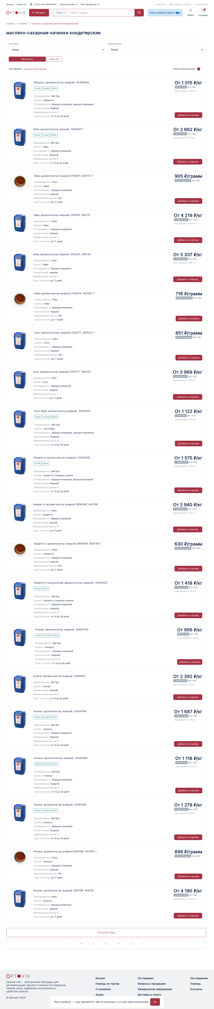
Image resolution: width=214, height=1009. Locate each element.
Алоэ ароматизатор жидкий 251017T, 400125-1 (64, 332)
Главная (10, 23)
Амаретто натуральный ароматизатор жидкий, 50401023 (70, 582)
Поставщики (146, 978)
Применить (27, 59)
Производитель (114, 44)
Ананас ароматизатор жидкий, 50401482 (60, 804)
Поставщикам (88, 4)
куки (119, 1001)
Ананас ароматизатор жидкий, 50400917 (59, 676)
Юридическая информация (155, 989)
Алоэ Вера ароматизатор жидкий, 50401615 (62, 411)
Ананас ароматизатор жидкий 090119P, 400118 (63, 890)
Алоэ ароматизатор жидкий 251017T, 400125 (62, 371)
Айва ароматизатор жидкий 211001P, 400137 (62, 215)
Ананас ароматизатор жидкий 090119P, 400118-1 (65, 851)
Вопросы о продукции (152, 983)
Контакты (161, 4)
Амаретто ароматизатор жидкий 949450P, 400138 (65, 504)
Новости (21, 4)
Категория (13, 44)
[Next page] (143, 943)
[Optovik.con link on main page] (18, 976)
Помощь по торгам (107, 983)
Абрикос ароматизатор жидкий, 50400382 (61, 82)
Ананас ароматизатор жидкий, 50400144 (60, 711)
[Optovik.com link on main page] (15, 12)
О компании (201, 4)
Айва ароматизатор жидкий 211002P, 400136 (62, 254)
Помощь (195, 983)
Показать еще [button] (106, 932)
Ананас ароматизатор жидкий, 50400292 (61, 758)
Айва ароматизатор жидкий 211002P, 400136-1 (64, 293)
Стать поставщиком (45, 4)
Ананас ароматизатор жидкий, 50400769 (62, 629)
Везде (60, 12)
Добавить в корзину (188, 115)
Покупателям (67, 4)
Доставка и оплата (180, 4)
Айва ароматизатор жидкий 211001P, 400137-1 (63, 175)
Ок (155, 1001)
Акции (9, 4)
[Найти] (138, 12)
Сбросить (54, 59)
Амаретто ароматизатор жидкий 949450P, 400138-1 (67, 543)
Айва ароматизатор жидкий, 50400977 (58, 129)
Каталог (23, 23)
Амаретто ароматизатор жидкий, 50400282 (62, 457)
